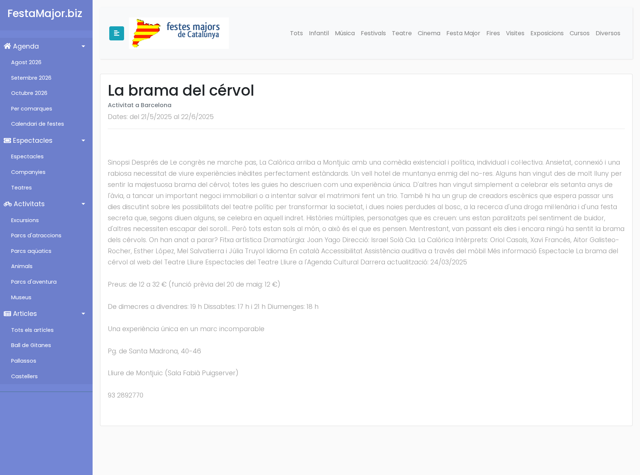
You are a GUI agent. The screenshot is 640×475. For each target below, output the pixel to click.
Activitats (28, 203)
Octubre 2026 (29, 93)
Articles (24, 313)
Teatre (402, 33)
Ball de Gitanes (31, 345)
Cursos (580, 33)
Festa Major (463, 33)
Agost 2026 (26, 62)
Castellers (24, 376)
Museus (21, 297)
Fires (493, 33)
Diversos (608, 33)
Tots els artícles (32, 330)
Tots (296, 33)
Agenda (25, 46)
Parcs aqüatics (31, 251)
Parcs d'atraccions (36, 235)
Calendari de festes (37, 124)
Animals (22, 266)
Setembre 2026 (31, 78)
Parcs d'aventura (34, 282)
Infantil (319, 33)
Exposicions (547, 33)
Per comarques (31, 108)
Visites (515, 33)
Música (345, 33)
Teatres (21, 187)
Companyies (28, 172)
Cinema (429, 33)
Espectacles (32, 140)
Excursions (25, 220)
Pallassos (23, 361)
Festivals (373, 33)
